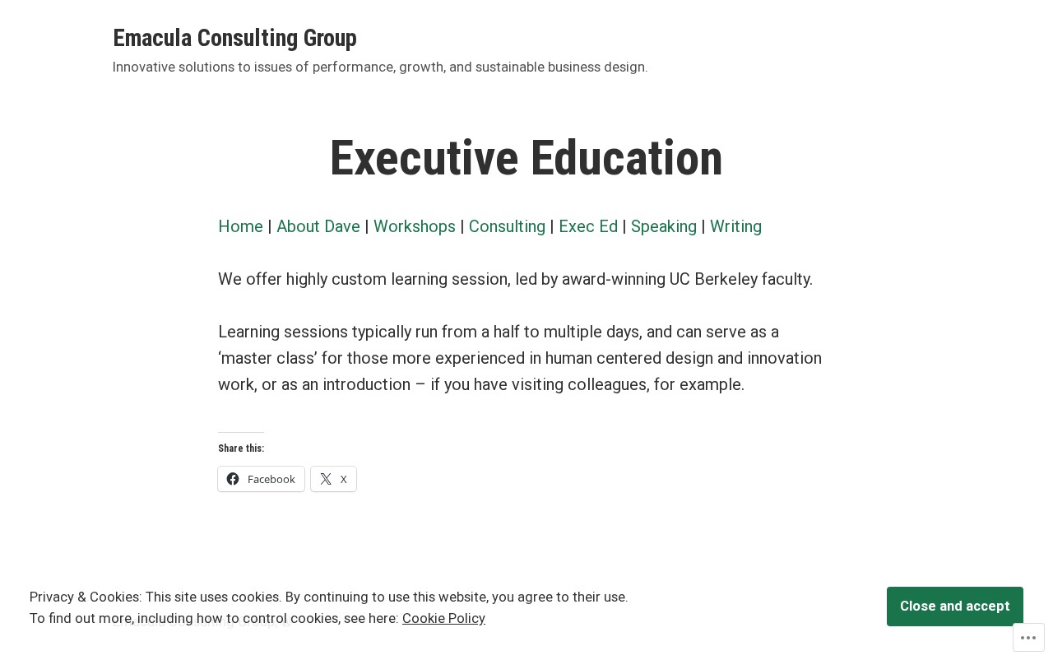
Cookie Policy (443, 618)
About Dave (318, 226)
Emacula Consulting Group (235, 38)
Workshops (416, 226)
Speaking (664, 226)
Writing (736, 226)
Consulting (507, 226)
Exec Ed (588, 226)
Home (240, 226)
